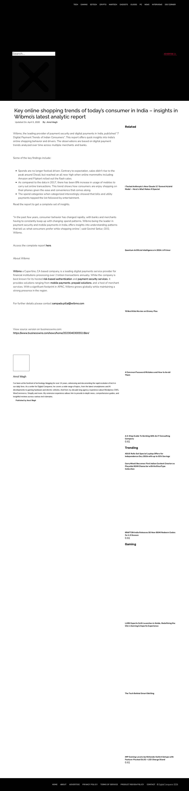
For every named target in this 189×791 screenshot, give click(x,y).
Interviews (157, 4)
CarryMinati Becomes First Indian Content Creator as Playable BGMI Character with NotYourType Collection (150, 466)
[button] (33, 30)
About (63, 784)
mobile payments (60, 283)
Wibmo (17, 271)
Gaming (84, 4)
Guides (133, 4)
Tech (76, 4)
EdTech (93, 4)
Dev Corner (170, 4)
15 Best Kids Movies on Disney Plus (141, 311)
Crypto (103, 4)
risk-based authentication (57, 279)
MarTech (113, 4)
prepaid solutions (81, 283)
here (48, 245)
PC (141, 4)
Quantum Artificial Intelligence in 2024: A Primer (148, 250)
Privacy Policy (90, 784)
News (147, 4)
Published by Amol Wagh (26, 400)
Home (54, 784)
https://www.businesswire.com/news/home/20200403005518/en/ (51, 333)
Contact (151, 784)
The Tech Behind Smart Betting (140, 693)
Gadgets (124, 4)
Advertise (74, 784)
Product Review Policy (132, 784)
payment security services (93, 279)
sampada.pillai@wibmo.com (68, 303)
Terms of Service (109, 784)
